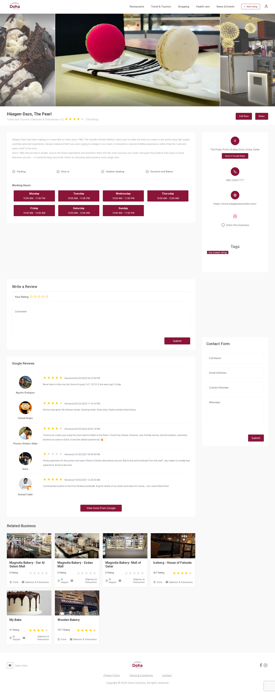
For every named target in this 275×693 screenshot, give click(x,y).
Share (262, 116)
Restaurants (137, 6)
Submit (177, 341)
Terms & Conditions (141, 675)
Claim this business (237, 225)
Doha (15, 582)
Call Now (244, 116)
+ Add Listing (250, 6)
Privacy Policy (111, 675)
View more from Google (101, 508)
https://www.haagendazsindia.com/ (235, 203)
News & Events (225, 6)
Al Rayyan (64, 581)
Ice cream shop (217, 252)
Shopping (183, 6)
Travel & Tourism (161, 6)
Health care (203, 6)
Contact (167, 675)
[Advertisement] (101, 250)
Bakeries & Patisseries (37, 582)
